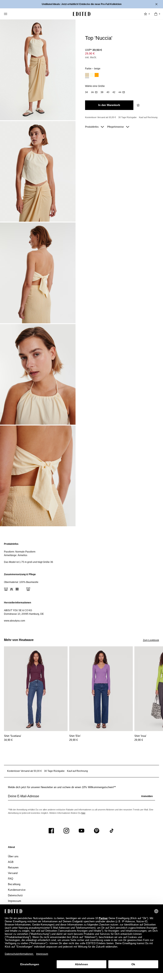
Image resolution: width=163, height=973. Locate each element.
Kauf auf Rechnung (148, 117)
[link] (11, 848)
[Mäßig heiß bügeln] (23, 589)
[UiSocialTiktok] (111, 830)
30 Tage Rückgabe (127, 117)
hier (83, 813)
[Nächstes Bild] (161, 664)
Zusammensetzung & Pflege (20, 574)
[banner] (81, 4)
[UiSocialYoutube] (81, 830)
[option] (87, 75)
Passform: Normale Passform (19, 551)
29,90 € (90, 53)
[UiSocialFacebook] (51, 830)
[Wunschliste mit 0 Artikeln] (145, 14)
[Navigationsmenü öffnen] (6, 14)
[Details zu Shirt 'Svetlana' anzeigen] (36, 688)
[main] (81, 582)
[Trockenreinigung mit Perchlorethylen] (28, 589)
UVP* (93, 50)
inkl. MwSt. (91, 57)
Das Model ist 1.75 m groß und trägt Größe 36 (28, 562)
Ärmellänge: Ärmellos (15, 555)
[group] (81, 798)
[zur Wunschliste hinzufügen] (139, 105)
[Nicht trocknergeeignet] (17, 589)
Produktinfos (92, 126)
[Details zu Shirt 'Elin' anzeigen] (101, 688)
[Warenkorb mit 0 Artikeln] (156, 14)
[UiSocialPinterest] (96, 830)
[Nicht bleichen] (12, 589)
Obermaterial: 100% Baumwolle (21, 582)
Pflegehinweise (115, 126)
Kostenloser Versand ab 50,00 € (100, 117)
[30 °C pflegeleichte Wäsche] (6, 589)
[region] (81, 553)
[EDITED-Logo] (81, 14)
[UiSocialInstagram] (66, 830)
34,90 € (8, 740)
